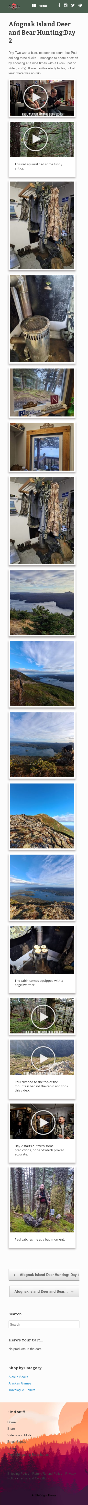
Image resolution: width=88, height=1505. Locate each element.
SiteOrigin (40, 1495)
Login (11, 1448)
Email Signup (16, 1441)
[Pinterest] (82, 5)
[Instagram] (67, 5)
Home (11, 1422)
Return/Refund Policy (47, 1473)
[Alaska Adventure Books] (14, 6)
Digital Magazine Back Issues (28, 1454)
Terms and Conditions (35, 1478)
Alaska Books (18, 1376)
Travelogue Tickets (22, 1389)
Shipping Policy (18, 1473)
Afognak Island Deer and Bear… (44, 1291)
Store (11, 1428)
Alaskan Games (20, 1383)
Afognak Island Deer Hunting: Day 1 (47, 1274)
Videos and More (19, 1435)
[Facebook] (61, 5)
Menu (42, 6)
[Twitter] (74, 5)
